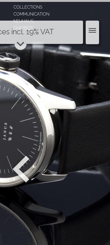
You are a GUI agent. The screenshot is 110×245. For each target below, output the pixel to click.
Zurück (21, 169)
